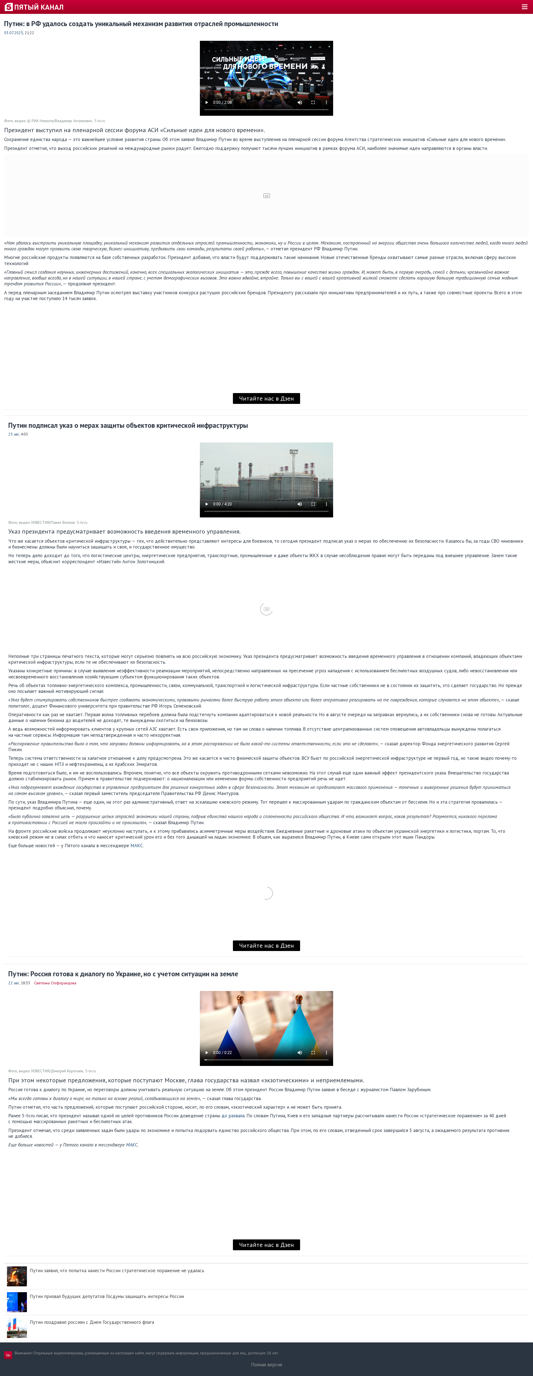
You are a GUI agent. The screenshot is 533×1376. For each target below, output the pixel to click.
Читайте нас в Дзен (266, 398)
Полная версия (266, 1365)
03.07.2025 (13, 32)
